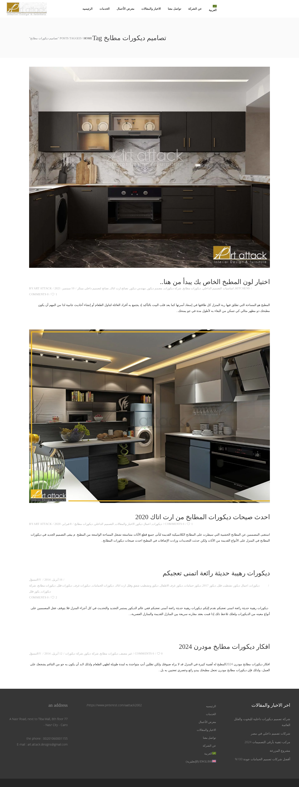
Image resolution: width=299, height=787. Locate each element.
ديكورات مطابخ (192, 288)
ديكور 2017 (209, 585)
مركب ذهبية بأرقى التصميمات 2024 (267, 742)
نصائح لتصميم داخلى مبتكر (93, 288)
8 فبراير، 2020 (63, 524)
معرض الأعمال (207, 722)
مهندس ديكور (138, 288)
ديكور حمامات (192, 585)
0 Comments (39, 294)
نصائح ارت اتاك (119, 288)
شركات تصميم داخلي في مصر (270, 733)
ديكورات (157, 524)
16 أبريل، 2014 (53, 579)
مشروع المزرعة (280, 750)
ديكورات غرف (82, 585)
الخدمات (211, 714)
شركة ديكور (91, 653)
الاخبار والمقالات (125, 524)
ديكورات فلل (64, 585)
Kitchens (242, 288)
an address (58, 705)
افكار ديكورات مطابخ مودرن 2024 (224, 646)
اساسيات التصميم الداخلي (218, 288)
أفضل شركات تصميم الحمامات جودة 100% (262, 759)
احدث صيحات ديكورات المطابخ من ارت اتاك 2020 (202, 516)
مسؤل (33, 579)
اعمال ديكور (143, 524)
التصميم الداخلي (104, 524)
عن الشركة (209, 745)
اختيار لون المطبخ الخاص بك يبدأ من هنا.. (215, 281)
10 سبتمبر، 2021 (64, 288)
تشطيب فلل (224, 585)
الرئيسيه (211, 706)
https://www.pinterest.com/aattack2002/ (114, 705)
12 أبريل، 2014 (53, 653)
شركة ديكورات (172, 288)
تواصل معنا (209, 737)
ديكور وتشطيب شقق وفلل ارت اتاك (137, 585)
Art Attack (43, 288)
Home (88, 38)
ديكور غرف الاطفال (171, 585)
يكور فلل (34, 591)
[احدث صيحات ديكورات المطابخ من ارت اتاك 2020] (149, 416)
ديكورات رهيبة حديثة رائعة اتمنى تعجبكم (216, 573)
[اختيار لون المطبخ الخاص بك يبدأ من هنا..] (149, 167)
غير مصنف (126, 653)
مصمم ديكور (154, 288)
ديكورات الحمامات (103, 585)
